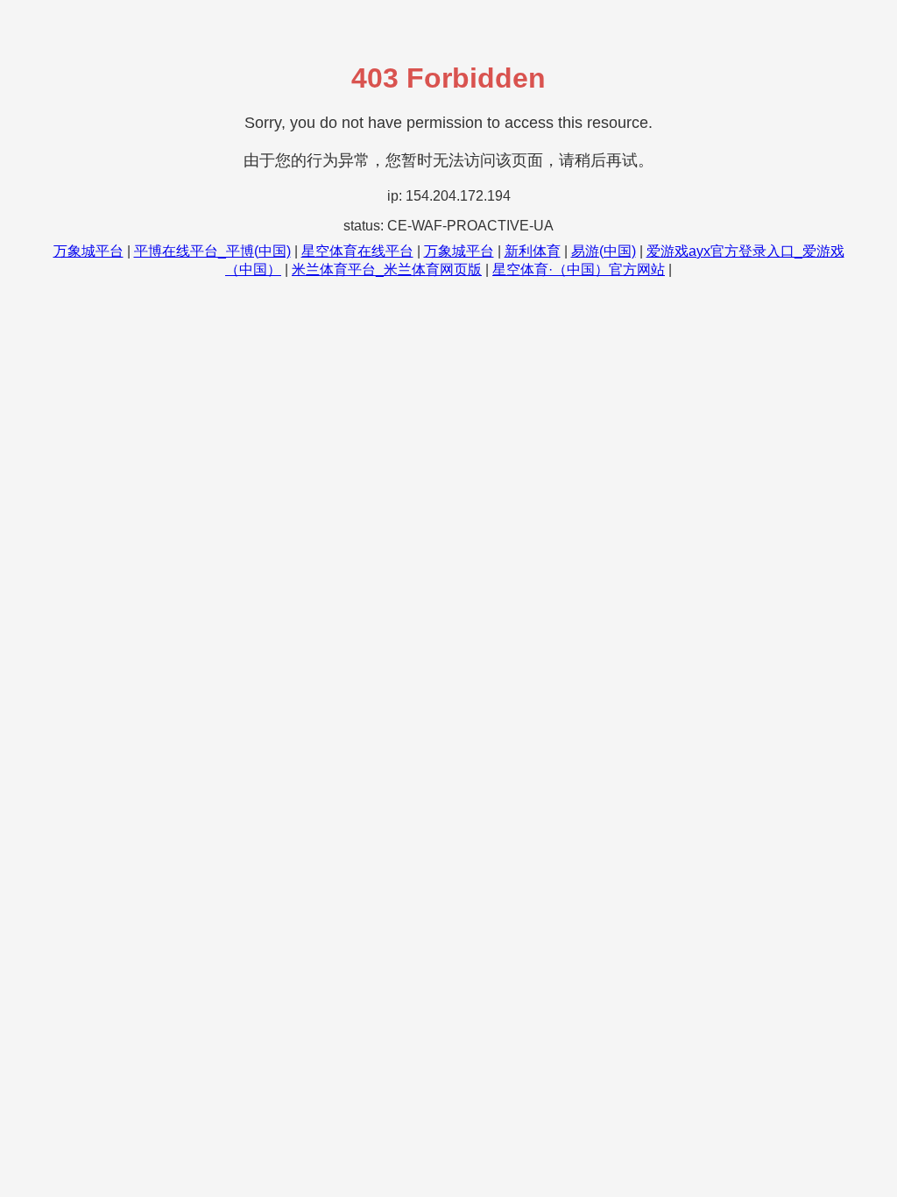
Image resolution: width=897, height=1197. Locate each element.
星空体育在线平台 (357, 251)
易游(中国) (603, 251)
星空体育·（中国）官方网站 (578, 269)
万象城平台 (88, 251)
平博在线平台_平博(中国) (212, 251)
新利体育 (533, 251)
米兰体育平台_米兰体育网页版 (387, 269)
